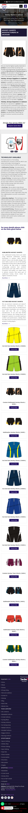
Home (3, 682)
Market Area (4, 706)
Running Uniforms (6, 735)
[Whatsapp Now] (2, 804)
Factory (3, 687)
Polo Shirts (4, 759)
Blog (2, 701)
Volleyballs (4, 781)
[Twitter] (5, 797)
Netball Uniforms (6, 727)
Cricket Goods (5, 773)
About (3, 685)
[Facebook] (2, 797)
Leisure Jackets (5, 757)
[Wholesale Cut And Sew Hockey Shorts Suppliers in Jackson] (14, 290)
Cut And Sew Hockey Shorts (12, 301)
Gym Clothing (5, 749)
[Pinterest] (12, 797)
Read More (5, 278)
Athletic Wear (5, 744)
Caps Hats (4, 752)
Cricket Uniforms (5, 717)
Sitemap (3, 698)
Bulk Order (4, 703)
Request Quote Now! (14, 126)
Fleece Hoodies (5, 754)
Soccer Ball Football (6, 778)
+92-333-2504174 (10, 790)
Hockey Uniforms (6, 722)
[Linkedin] (9, 797)
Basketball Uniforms (6, 714)
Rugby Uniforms (5, 733)
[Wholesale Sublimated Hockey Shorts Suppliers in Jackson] (14, 241)
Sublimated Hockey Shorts (12, 252)
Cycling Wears (5, 719)
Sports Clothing (5, 741)
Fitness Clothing (5, 746)
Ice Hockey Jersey (6, 725)
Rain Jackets (4, 762)
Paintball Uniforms (6, 730)
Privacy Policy (5, 690)
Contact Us (4, 695)
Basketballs (4, 770)
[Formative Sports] (4, 7)
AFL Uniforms (5, 711)
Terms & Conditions (6, 693)
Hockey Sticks (5, 776)
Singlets (3, 765)
